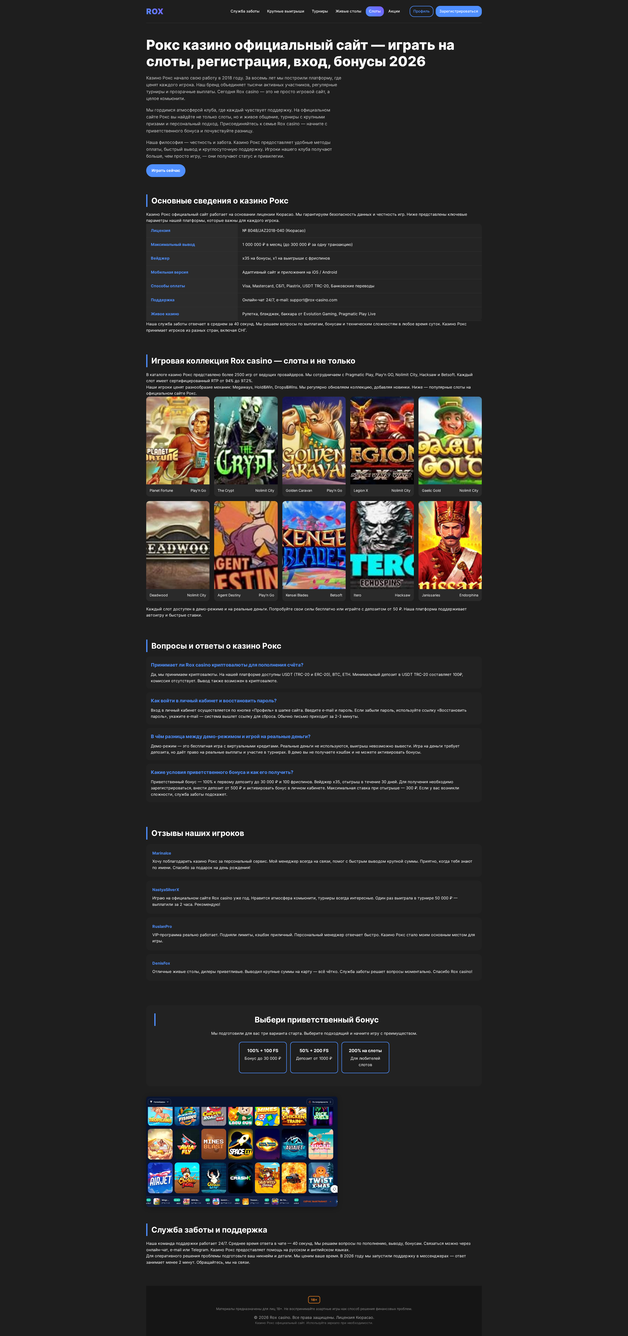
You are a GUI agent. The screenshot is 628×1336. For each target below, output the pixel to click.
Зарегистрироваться (458, 11)
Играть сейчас (166, 170)
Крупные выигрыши (285, 11)
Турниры (320, 11)
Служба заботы (245, 11)
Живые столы (348, 11)
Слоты (375, 11)
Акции (394, 11)
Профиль (421, 11)
